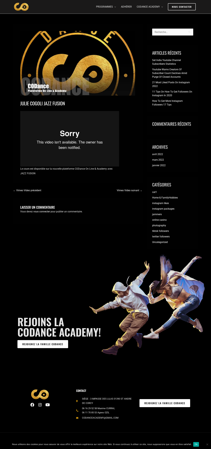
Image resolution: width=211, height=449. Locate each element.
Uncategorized (160, 242)
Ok (196, 444)
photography (159, 225)
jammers (157, 214)
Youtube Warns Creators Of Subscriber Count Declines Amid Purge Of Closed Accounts (169, 73)
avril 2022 (157, 154)
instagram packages (163, 208)
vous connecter (41, 211)
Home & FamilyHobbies (165, 197)
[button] (182, 6)
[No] (207, 444)
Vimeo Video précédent (27, 190)
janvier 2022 (159, 165)
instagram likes (160, 203)
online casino (159, 219)
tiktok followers (160, 231)
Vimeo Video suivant (129, 190)
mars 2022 (158, 159)
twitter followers (161, 236)
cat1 (154, 192)
